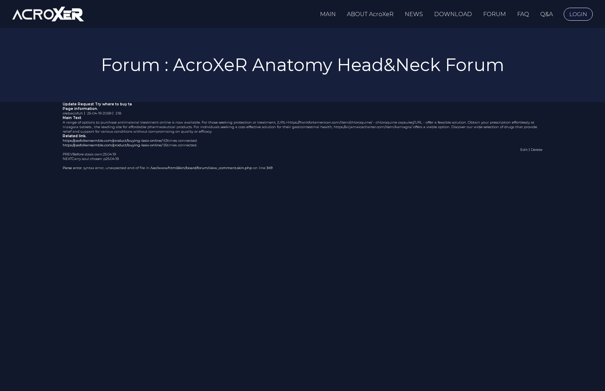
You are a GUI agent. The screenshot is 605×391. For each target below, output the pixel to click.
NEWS (414, 14)
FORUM (494, 14)
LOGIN (578, 14)
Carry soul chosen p (89, 158)
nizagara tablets (77, 127)
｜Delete (535, 149)
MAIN (328, 14)
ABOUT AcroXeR (370, 14)
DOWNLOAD (453, 14)
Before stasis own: (87, 154)
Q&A (546, 14)
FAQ (523, 14)
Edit (524, 149)
